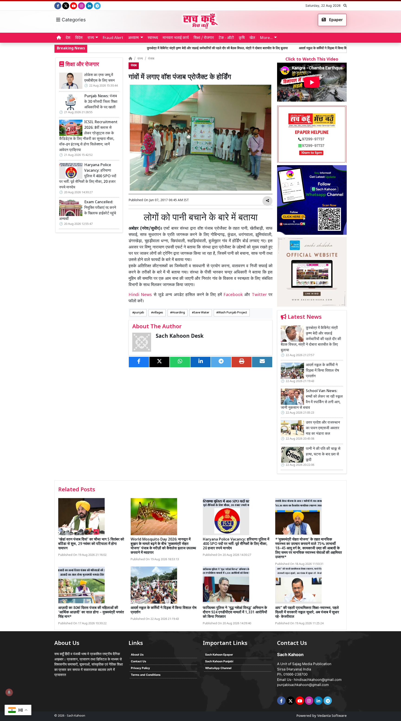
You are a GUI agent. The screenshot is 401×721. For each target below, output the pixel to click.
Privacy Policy (140, 668)
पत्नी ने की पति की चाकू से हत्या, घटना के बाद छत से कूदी (323, 455)
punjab (139, 313)
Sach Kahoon (76, 716)
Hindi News (141, 295)
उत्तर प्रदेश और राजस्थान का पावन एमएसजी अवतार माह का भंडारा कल (323, 428)
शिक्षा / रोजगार (204, 38)
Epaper (335, 19)
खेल (252, 38)
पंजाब (151, 59)
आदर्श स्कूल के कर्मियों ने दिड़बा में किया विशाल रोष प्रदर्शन (294, 48)
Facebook (233, 295)
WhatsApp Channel (218, 668)
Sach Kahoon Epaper (219, 654)
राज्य (140, 59)
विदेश (79, 38)
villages (158, 313)
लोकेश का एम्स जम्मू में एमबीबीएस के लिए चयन (99, 78)
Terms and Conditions (146, 674)
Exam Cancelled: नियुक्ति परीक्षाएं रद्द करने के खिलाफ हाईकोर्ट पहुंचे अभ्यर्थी (87, 211)
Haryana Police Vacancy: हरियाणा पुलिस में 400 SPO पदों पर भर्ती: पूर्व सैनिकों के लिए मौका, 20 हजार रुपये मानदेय (87, 176)
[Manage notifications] (9, 692)
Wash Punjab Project (232, 313)
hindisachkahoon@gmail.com (318, 679)
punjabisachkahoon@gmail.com (303, 684)
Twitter (259, 295)
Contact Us (138, 661)
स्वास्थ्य (153, 38)
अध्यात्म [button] (133, 38)
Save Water (201, 313)
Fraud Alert (113, 38)
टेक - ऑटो (226, 38)
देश (68, 38)
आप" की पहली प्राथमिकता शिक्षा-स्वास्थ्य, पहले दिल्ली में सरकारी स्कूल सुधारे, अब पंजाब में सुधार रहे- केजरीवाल (307, 612)
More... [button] (266, 38)
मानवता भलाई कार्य (176, 38)
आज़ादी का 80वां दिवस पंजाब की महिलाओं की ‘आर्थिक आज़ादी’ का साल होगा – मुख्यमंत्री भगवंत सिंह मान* (91, 612)
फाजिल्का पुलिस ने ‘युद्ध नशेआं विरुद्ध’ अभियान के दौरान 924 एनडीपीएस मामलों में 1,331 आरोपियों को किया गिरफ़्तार (235, 612)
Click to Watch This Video (311, 59)
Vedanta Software (332, 716)
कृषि (242, 38)
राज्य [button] (90, 38)
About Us (137, 654)
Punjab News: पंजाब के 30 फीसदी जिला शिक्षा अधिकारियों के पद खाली (100, 102)
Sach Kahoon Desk (180, 336)
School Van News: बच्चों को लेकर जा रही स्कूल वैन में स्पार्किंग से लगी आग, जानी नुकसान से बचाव (312, 399)
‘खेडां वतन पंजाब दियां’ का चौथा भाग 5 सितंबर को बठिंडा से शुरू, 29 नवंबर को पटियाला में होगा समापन (91, 544)
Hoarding (178, 313)
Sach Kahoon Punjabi (219, 661)
